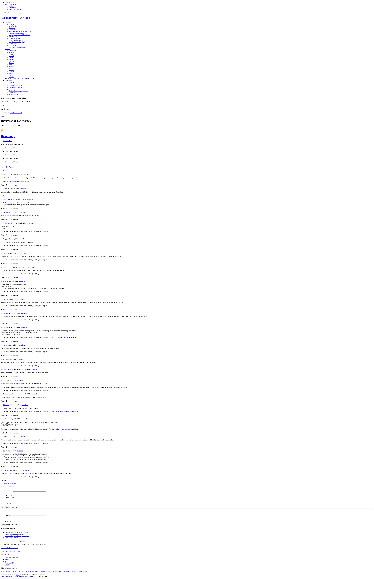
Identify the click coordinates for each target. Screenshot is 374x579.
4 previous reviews (63, 411)
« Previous (6, 483)
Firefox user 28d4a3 (9, 199)
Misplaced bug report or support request (17, 536)
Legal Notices (45, 571)
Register (7, 2)
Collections (8, 80)
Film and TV (13, 61)
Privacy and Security (15, 40)
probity (5, 253)
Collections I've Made (15, 85)
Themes (7, 49)
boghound (6, 313)
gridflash (5, 212)
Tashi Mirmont (7, 470)
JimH (4, 359)
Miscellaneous (13, 36)
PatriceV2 (6, 405)
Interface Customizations (16, 33)
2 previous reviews (63, 429)
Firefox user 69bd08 (9, 267)
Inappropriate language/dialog (14, 534)
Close (2, 105)
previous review (15, 181)
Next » (12, 483)
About (7, 559)
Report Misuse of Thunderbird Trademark (65, 571)
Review (9, 496)
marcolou (5, 327)
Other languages (6, 568)
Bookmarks (12, 29)
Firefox (11, 6)
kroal (4, 380)
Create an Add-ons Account (9, 548)
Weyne (5, 345)
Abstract (11, 56)
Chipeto (5, 189)
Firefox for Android (15, 9)
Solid (10, 73)
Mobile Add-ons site (16, 113)
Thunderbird (12, 7)
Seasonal (11, 71)
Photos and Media (14, 38)
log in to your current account (11, 551)
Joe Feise (5, 419)
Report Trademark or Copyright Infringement (26, 571)
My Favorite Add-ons (15, 87)
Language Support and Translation (19, 35)
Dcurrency (8, 136)
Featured (11, 24)
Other (10, 68)
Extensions (8, 22)
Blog (6, 561)
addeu (4, 281)
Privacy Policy (5, 571)
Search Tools (13, 43)
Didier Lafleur (7, 141)
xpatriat (5, 436)
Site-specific (12, 45)
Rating (8, 497)
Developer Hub (13, 94)
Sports (10, 75)
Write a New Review (7, 167)
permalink (26, 174)
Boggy (5, 239)
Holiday (11, 63)
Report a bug (83, 571)
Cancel (14, 507)
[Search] (20, 13)
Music (10, 64)
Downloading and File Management (20, 31)
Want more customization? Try (20, 78)
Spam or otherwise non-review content (16, 532)
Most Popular (13, 26)
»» (15, 483)
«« (1, 483)
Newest (11, 54)
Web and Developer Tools (17, 47)
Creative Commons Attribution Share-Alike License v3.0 (18, 576)
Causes (11, 57)
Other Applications (10, 4)
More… (7, 89)
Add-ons (24, 17)
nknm (4, 299)
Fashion (11, 59)
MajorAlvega (7, 174)
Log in (14, 2)
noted (17, 575)
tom (4, 451)
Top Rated (12, 28)
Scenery (11, 70)
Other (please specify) (11, 537)
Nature (11, 66)
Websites (11, 77)
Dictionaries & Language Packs (18, 91)
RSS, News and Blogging (17, 42)
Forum (7, 565)
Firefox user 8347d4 (9, 223)
